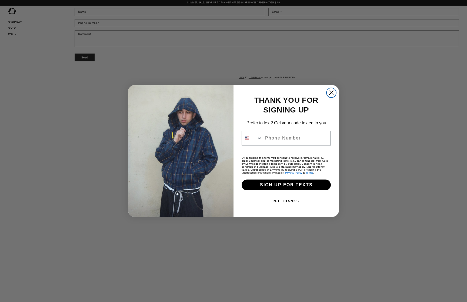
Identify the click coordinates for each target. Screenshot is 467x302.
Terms (309, 172)
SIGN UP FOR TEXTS (286, 184)
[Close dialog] (331, 93)
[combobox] (252, 138)
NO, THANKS (286, 201)
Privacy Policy (293, 172)
